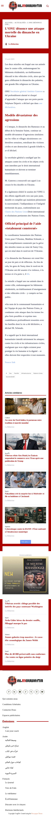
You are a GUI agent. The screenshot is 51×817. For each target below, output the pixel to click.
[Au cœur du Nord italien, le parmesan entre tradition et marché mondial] (25, 406)
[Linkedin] (28, 383)
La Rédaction (14, 44)
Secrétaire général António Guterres (26, 91)
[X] (16, 383)
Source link (10, 362)
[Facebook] (11, 383)
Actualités (20, 23)
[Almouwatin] (25, 6)
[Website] (37, 692)
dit (28, 274)
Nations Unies (37, 373)
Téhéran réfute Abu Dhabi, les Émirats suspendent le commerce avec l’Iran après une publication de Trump (24, 458)
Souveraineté (10, 377)
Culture (7, 418)
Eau (10, 373)
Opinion (7, 526)
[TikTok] (25, 692)
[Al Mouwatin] (25, 681)
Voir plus (24, 542)
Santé (7, 651)
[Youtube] (42, 692)
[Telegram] (39, 383)
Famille (16, 373)
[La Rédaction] (6, 44)
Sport (7, 491)
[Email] (34, 383)
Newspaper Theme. (37, 813)
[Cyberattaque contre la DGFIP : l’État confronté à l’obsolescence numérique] (25, 515)
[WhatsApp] (22, 383)
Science (7, 634)
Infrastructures (26, 373)
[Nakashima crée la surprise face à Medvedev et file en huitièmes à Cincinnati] (25, 480)
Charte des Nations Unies (16, 211)
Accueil (9, 23)
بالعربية (7, 453)
